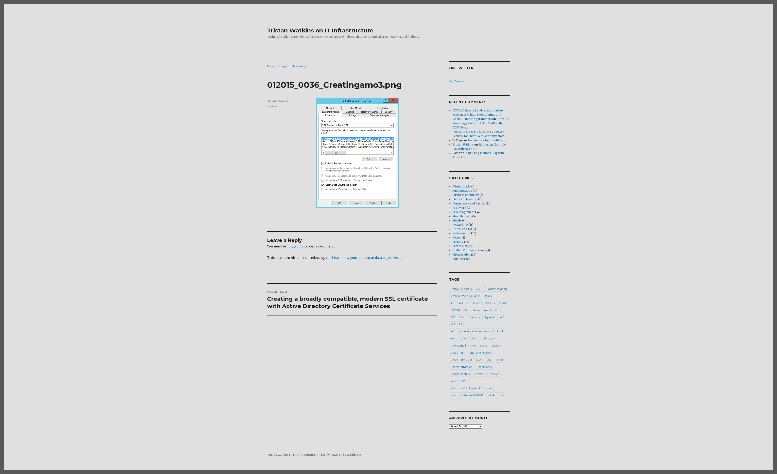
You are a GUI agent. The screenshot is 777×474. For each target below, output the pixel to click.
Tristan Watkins (463, 144)
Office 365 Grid (462, 229)
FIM (462, 317)
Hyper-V (489, 317)
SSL (488, 359)
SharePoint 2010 (461, 359)
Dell (466, 310)
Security (457, 242)
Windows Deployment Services (471, 388)
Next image (299, 66)
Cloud (503, 303)
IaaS (501, 317)
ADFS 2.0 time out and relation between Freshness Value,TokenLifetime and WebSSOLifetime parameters (478, 115)
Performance (461, 233)
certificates (474, 303)
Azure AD (457, 303)
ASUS (488, 295)
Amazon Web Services (465, 295)
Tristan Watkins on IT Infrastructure (320, 30)
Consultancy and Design (468, 203)
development (482, 310)
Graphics (474, 317)
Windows (458, 259)
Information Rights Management (472, 331)
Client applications (465, 199)
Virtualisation (461, 254)
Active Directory (461, 288)
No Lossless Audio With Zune (487, 140)
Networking (460, 225)
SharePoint (459, 246)
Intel (500, 331)
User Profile (484, 366)
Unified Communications (469, 250)
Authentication (462, 191)
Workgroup (495, 395)
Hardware (459, 208)
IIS (460, 324)
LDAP (463, 338)
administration (497, 288)
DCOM (455, 310)
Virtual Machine (461, 374)
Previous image (277, 66)
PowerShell (458, 345)
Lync (474, 338)
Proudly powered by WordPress (340, 455)
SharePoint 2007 (480, 352)
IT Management (463, 212)
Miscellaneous (462, 216)
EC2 (453, 317)
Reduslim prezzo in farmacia (471, 132)
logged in (295, 246)
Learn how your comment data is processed (367, 258)
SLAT (479, 359)
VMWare (480, 374)
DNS (498, 310)
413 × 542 (272, 106)
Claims (490, 303)
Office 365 (488, 338)
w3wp (494, 374)
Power (456, 237)
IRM (453, 338)
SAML (483, 345)
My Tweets (456, 81)
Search (496, 345)
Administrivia (461, 186)
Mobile (457, 220)
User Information (461, 366)
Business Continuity (465, 195)
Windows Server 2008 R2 (467, 395)
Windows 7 (458, 381)
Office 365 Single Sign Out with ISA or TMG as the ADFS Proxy (481, 123)
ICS (453, 324)
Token (500, 359)
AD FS (480, 288)
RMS (473, 345)
